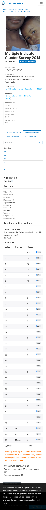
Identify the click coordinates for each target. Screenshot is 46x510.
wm (5, 173)
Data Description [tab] (32, 133)
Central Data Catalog (16, 9)
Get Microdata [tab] (30, 137)
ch (5, 155)
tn (4, 169)
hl (4, 162)
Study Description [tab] (14, 132)
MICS (26, 9)
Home (5, 9)
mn (5, 166)
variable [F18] (25, 11)
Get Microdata (28, 61)
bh (5, 151)
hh (5, 159)
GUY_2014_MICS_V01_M (11, 11)
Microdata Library (16, 3)
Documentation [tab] (13, 137)
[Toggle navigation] (41, 3)
